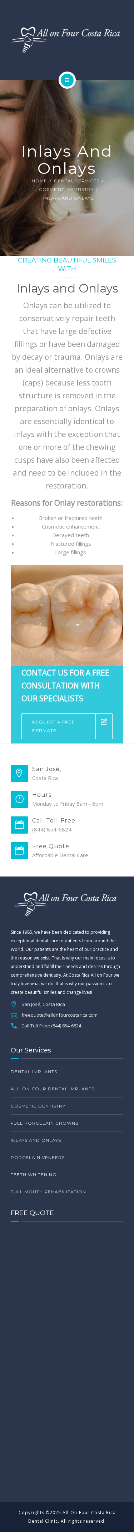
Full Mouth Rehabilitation (48, 1191)
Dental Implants (34, 1071)
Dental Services (76, 180)
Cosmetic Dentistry (66, 189)
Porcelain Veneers (38, 1157)
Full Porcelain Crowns (44, 1123)
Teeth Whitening (33, 1174)
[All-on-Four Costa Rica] (67, 38)
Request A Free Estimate (53, 726)
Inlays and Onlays (36, 1140)
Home (39, 180)
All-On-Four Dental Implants (52, 1088)
